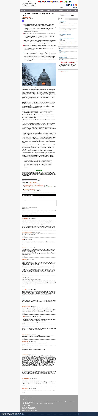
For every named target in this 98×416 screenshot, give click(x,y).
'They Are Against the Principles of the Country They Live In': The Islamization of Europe (67, 25)
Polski (63, 2)
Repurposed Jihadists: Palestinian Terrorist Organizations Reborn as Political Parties (66, 30)
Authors (42, 10)
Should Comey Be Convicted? (29, 183)
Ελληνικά (48, 2)
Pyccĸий (68, 2)
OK (80, 413)
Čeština (41, 2)
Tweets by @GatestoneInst (63, 71)
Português (65, 2)
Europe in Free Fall (63, 21)
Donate (48, 10)
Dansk (43, 2)
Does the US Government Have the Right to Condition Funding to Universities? (38, 186)
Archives (54, 10)
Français (54, 2)
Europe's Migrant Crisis (63, 54)
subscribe (35, 192)
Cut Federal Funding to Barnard (30, 189)
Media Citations (68, 10)
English (50, 2)
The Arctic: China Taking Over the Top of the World (68, 42)
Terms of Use (24, 410)
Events (29, 10)
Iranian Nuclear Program (63, 52)
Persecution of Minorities (63, 57)
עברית (56, 2)
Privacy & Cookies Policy (32, 410)
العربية (39, 2)
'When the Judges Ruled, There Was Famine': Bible (33, 185)
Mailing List (61, 10)
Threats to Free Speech (62, 59)
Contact (74, 10)
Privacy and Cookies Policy (19, 414)
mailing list (52, 192)
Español (52, 2)
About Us (23, 10)
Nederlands (61, 2)
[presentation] (62, 19)
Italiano (58, 2)
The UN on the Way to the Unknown (65, 34)
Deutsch (45, 2)
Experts (35, 10)
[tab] (61, 19)
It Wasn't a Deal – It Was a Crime (30, 190)
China (60, 50)
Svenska (70, 2)
